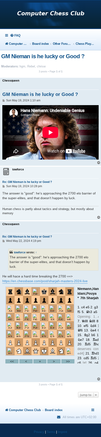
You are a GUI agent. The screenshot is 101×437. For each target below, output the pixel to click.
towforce (20, 252)
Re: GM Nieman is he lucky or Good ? (27, 182)
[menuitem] (15, 35)
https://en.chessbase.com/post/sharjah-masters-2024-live (45, 281)
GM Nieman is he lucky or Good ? (43, 56)
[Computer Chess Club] (50, 14)
